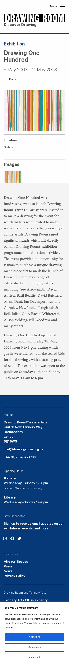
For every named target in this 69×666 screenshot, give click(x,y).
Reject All (34, 657)
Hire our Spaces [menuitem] (16, 562)
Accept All (34, 637)
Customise (34, 647)
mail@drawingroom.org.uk (23, 450)
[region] (34, 634)
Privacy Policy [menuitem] (14, 576)
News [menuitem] (8, 572)
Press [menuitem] (8, 567)
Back (12, 80)
